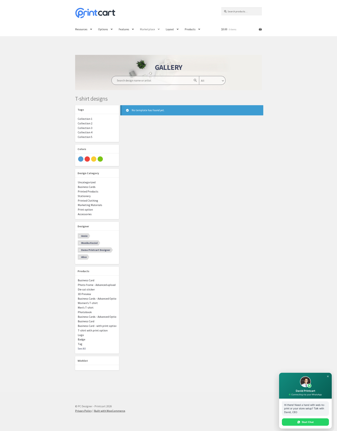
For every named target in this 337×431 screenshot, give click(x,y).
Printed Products (88, 191)
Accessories (85, 214)
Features (124, 29)
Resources (81, 29)
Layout (170, 29)
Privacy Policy (83, 411)
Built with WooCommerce (109, 411)
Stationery (84, 196)
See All (82, 348)
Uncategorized (86, 182)
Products (190, 29)
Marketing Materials (90, 205)
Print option (85, 209)
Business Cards (86, 187)
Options (103, 29)
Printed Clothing (88, 200)
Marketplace (147, 29)
